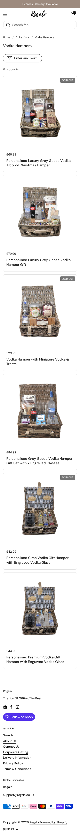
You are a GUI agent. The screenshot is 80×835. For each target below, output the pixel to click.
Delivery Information (17, 758)
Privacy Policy (13, 763)
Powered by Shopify (53, 822)
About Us (9, 741)
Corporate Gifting (15, 752)
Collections (22, 37)
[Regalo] (39, 14)
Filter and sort (25, 58)
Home (6, 37)
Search (8, 735)
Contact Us (11, 747)
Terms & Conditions (17, 769)
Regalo (34, 822)
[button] (73, 14)
